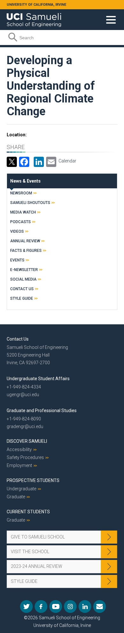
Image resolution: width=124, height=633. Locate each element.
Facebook (41, 606)
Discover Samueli (27, 441)
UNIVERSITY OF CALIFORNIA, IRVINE (36, 5)
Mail (99, 606)
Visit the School (30, 551)
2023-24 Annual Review (36, 566)
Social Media (23, 279)
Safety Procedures (25, 457)
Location (16, 134)
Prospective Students (33, 480)
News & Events (25, 181)
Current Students (28, 511)
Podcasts (20, 222)
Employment (19, 465)
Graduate (16, 496)
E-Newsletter (24, 270)
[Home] (34, 17)
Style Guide (21, 298)
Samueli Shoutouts (30, 202)
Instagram (70, 606)
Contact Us (22, 289)
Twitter (26, 606)
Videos (17, 231)
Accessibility (19, 449)
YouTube (55, 606)
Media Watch (23, 212)
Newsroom (21, 193)
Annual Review (25, 241)
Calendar (67, 160)
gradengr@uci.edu (25, 426)
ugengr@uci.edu (23, 394)
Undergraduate (21, 488)
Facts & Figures (26, 250)
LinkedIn (85, 606)
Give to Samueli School (38, 536)
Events (17, 260)
